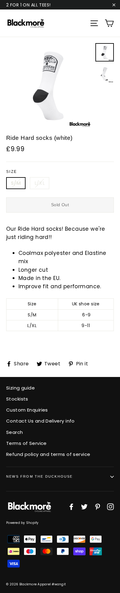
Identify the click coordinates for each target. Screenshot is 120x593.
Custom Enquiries (27, 410)
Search (14, 432)
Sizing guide (20, 388)
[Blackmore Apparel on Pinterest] (97, 506)
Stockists (17, 399)
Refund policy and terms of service (48, 454)
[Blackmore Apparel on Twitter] (84, 506)
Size (11, 172)
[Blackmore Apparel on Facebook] (71, 506)
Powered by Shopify (22, 522)
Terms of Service (26, 443)
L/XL (39, 183)
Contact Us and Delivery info (40, 421)
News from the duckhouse (39, 476)
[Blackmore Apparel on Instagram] (110, 506)
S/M (16, 183)
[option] (49, 86)
